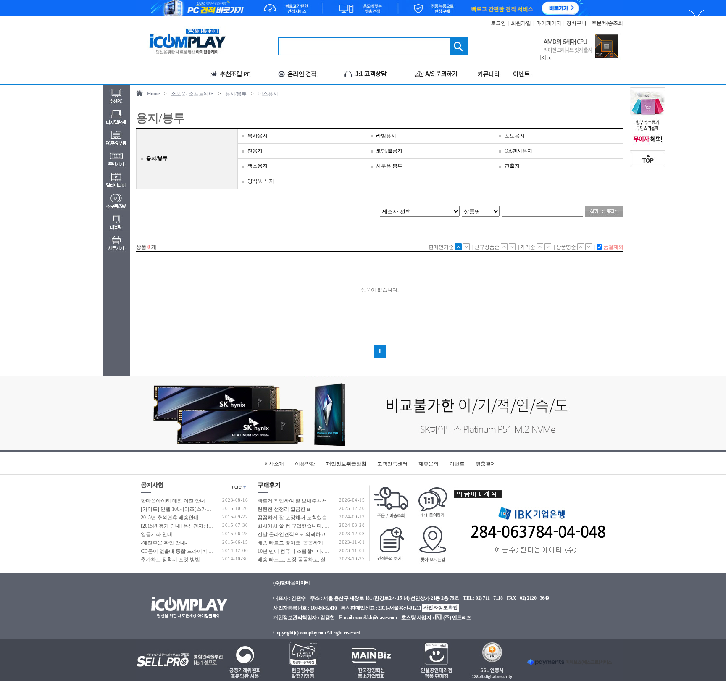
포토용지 (515, 136)
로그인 (498, 23)
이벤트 (457, 464)
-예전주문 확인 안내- (164, 543)
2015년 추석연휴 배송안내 (170, 518)
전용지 (255, 151)
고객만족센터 (392, 464)
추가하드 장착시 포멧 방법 (170, 560)
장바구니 (576, 23)
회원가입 (521, 23)
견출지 (512, 166)
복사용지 (257, 136)
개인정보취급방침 (346, 464)
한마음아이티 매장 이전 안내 (173, 501)
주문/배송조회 (607, 23)
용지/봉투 (236, 94)
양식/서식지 (260, 181)
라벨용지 (386, 136)
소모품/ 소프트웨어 (192, 94)
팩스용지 (268, 94)
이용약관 (305, 464)
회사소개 (274, 464)
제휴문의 (428, 464)
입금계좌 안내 (156, 534)
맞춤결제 (486, 464)
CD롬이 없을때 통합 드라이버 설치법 (182, 551)
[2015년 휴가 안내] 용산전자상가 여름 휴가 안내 (194, 526)
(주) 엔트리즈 (457, 618)
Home (153, 94)
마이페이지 (548, 23)
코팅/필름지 (389, 151)
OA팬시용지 (518, 151)
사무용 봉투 (389, 166)
